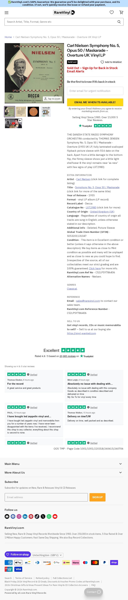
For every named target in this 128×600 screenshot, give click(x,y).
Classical (72, 288)
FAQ (94, 585)
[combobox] (59, 22)
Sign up (97, 497)
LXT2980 (91, 207)
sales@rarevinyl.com (88, 300)
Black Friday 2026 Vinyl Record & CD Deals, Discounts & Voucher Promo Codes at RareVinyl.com (52, 581)
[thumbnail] (45, 111)
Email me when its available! (95, 102)
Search (8, 578)
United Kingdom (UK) (102, 211)
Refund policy (42, 578)
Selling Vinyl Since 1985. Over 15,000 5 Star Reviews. (95, 119)
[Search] (119, 22)
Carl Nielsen (83, 179)
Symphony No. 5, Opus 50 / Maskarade (97, 187)
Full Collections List (62, 578)
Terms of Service (23, 578)
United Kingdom (45, 555)
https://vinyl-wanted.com (81, 333)
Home (8, 37)
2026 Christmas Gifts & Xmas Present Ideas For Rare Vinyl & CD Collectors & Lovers (46, 585)
